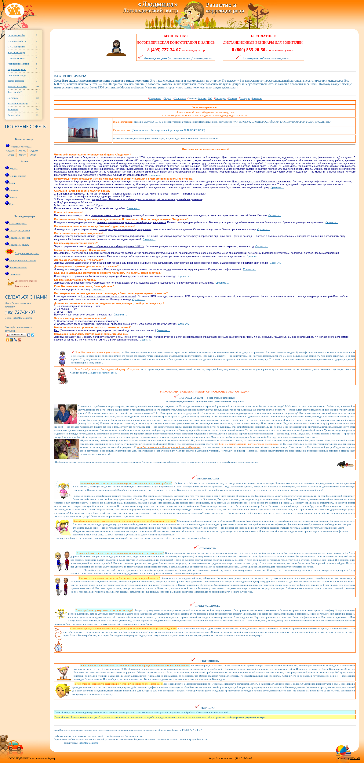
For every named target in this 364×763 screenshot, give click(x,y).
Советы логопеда (17, 74)
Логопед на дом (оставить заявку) (168, 58)
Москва (202, 98)
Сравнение (14, 274)
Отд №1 (10, 150)
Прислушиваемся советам (22, 260)
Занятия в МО (15, 92)
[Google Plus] (19, 339)
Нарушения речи (17, 69)
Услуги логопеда (16, 52)
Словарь (13, 190)
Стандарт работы (17, 40)
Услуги (167, 98)
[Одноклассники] (7, 339)
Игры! (12, 204)
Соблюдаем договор (20, 237)
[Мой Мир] (11, 339)
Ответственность (18, 267)
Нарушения (155, 98)
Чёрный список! (17, 175)
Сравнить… (155, 175)
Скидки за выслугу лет (27, 253)
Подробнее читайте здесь (103, 372)
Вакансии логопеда (18, 103)
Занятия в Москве (17, 86)
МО (210, 98)
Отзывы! (13, 168)
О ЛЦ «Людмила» (17, 46)
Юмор (12, 182)
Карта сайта (14, 114)
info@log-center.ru (22, 317)
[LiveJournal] (15, 339)
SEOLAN (355, 758)
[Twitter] (33, 335)
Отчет (11, 154)
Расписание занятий (18, 63)
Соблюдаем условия (19, 230)
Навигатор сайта (16, 35)
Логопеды (13, 97)
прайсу (278, 584)
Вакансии (257, 98)
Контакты (13, 109)
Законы (13, 197)
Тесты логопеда (16, 80)
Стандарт (245, 98)
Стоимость (180, 98)
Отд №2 (22, 150)
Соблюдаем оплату (19, 244)
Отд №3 (34, 150)
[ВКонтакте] (29, 335)
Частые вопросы (18, 223)
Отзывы (232, 98)
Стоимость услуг (17, 57)
